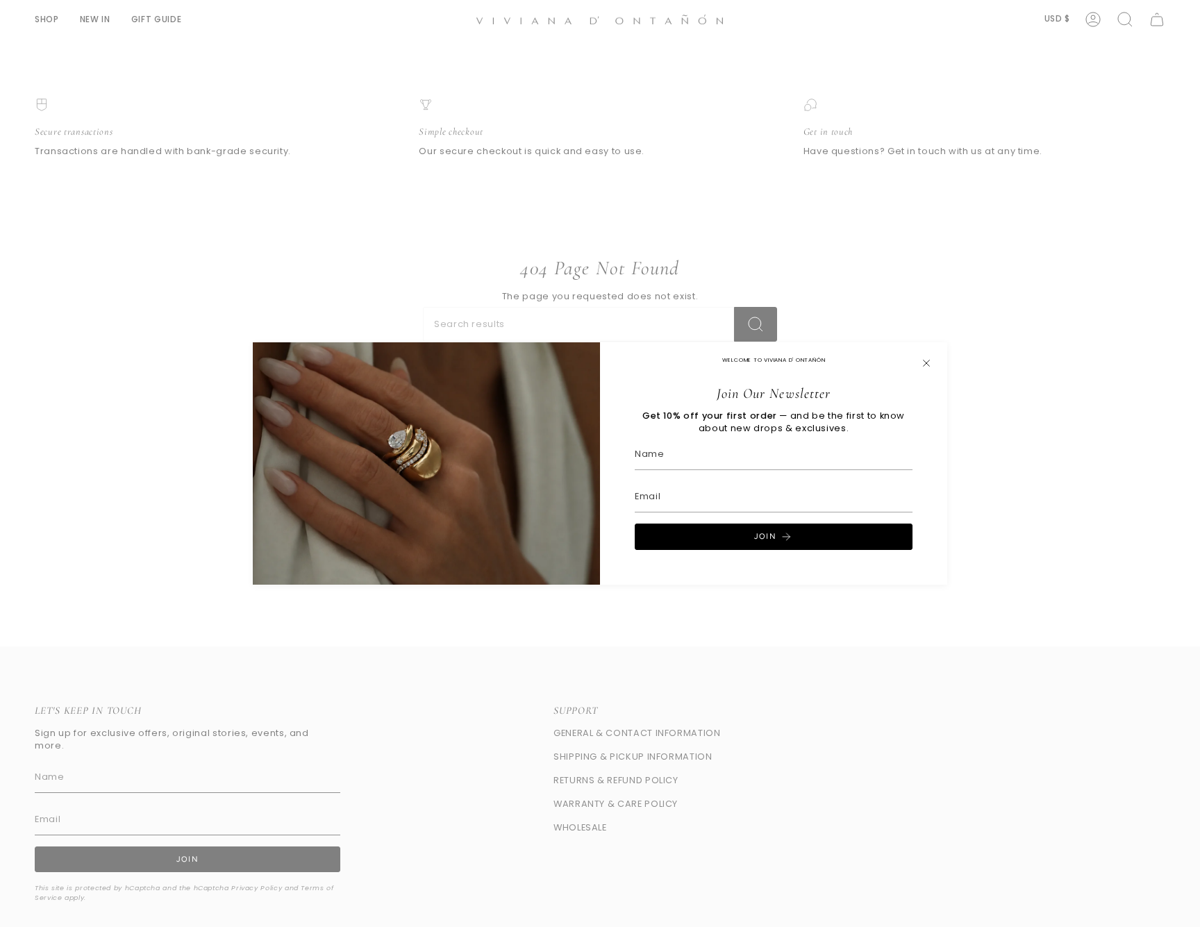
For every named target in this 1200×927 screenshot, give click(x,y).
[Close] (926, 363)
